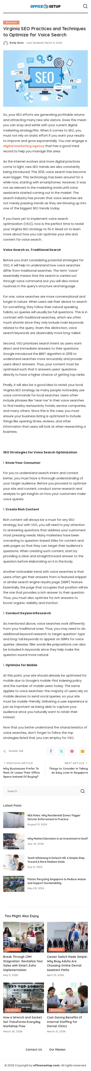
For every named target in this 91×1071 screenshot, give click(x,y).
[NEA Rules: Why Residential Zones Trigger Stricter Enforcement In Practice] (13, 820)
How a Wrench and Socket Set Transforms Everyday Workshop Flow (22, 1021)
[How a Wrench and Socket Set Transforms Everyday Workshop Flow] (23, 997)
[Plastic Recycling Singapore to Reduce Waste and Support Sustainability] (13, 884)
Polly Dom (16, 42)
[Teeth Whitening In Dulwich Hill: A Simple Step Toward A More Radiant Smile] (13, 863)
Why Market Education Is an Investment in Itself (58, 838)
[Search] (85, 6)
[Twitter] (61, 751)
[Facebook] (51, 751)
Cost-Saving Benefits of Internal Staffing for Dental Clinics (64, 1021)
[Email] (82, 751)
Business (11, 22)
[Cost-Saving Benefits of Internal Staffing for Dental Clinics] (67, 997)
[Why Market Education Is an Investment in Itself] (13, 841)
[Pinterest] (72, 751)
